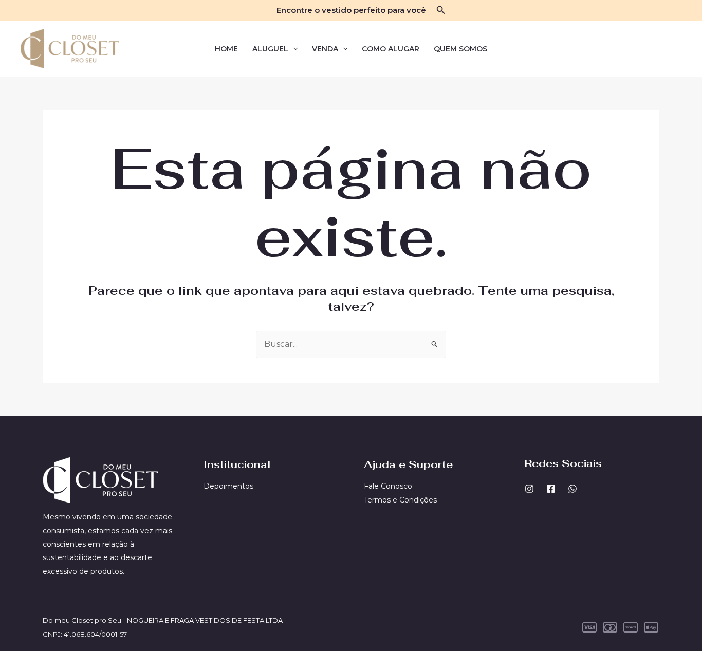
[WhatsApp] (572, 488)
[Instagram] (529, 488)
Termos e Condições (400, 500)
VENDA (325, 48)
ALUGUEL (270, 48)
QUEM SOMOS (460, 48)
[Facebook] (551, 488)
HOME (226, 48)
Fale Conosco (388, 486)
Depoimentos (228, 486)
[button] (441, 10)
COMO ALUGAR (390, 48)
